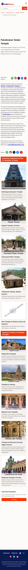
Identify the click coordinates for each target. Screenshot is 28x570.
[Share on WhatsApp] (12, 78)
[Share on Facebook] (22, 78)
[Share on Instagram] (15, 78)
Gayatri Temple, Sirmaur (11, 226)
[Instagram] (17, 556)
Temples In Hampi (8, 384)
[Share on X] (19, 78)
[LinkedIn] (14, 556)
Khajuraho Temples (9, 354)
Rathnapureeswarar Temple (12, 192)
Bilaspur (3, 86)
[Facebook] (20, 553)
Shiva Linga (6, 114)
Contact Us (6, 553)
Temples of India (19, 12)
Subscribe (14, 499)
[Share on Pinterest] (25, 78)
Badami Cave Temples (10, 412)
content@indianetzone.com (16, 145)
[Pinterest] (10, 556)
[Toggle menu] (26, 3)
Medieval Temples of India (11, 478)
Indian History (9, 12)
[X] (24, 553)
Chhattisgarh (10, 86)
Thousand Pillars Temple (11, 257)
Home (2, 12)
